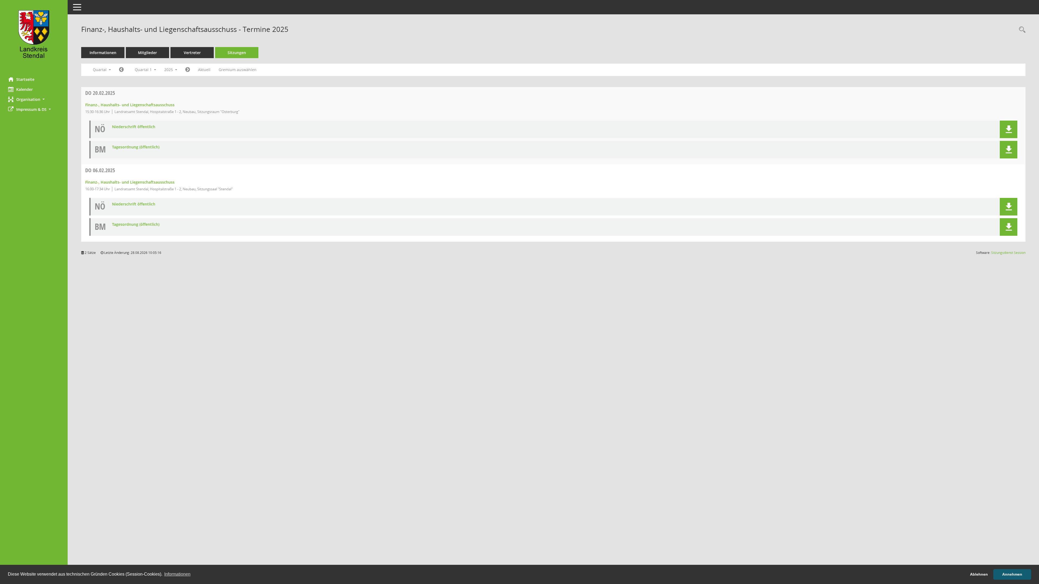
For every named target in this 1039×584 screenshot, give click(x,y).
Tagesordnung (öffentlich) (135, 147)
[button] (34, 99)
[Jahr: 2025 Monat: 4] (187, 70)
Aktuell (204, 69)
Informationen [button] (177, 574)
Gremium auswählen (238, 69)
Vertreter (192, 52)
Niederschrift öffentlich (133, 127)
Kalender (24, 89)
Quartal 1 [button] (144, 69)
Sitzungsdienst (1008, 252)
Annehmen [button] (1012, 574)
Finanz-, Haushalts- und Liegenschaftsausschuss (130, 104)
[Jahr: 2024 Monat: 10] (121, 70)
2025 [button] (169, 69)
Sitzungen (237, 52)
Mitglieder (147, 52)
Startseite (25, 79)
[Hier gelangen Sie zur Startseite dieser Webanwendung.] (34, 36)
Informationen (103, 52)
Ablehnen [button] (979, 574)
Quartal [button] (100, 69)
